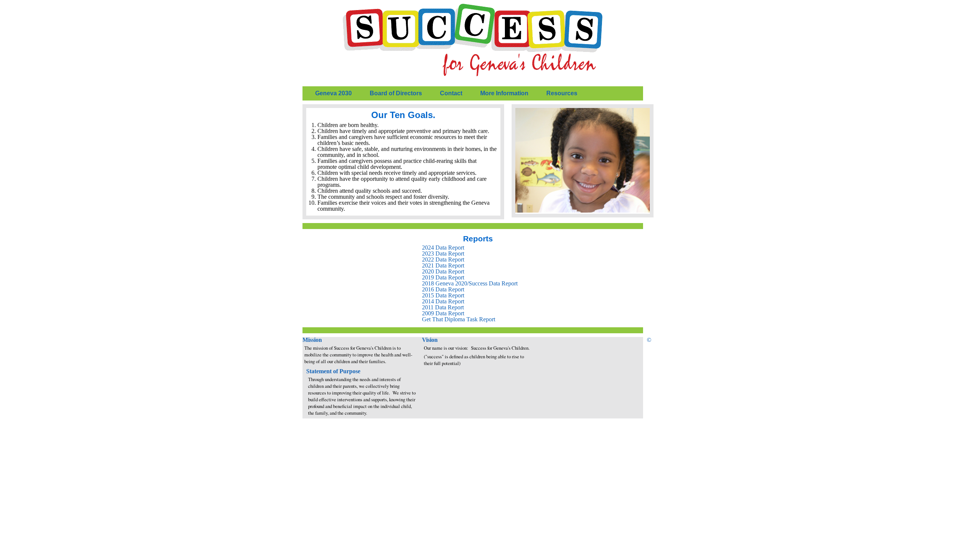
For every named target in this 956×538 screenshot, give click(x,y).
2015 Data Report (443, 295)
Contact (451, 93)
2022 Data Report (443, 259)
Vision (430, 340)
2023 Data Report (443, 253)
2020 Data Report (443, 271)
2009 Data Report (443, 313)
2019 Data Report (443, 277)
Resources (561, 93)
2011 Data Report (443, 307)
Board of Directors (396, 93)
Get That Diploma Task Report (458, 319)
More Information (504, 93)
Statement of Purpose (333, 371)
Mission (312, 340)
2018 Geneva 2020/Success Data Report (470, 283)
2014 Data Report (443, 301)
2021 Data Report (443, 265)
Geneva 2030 (333, 93)
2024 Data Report (443, 247)
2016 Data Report (443, 289)
